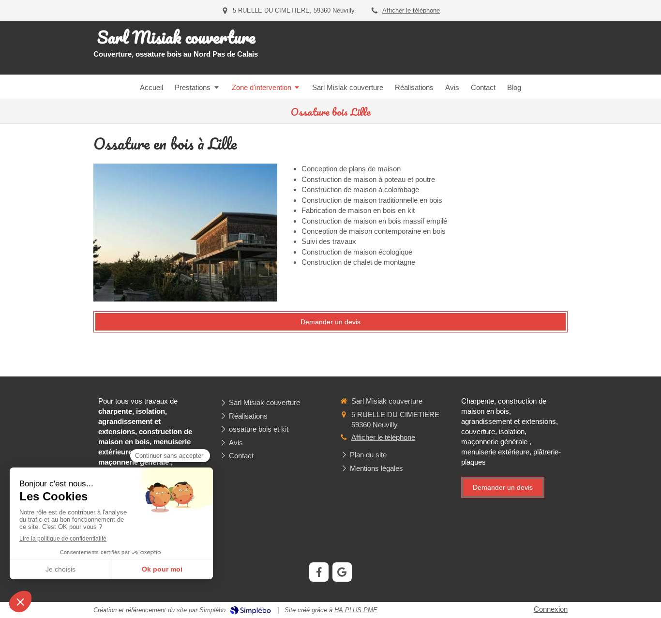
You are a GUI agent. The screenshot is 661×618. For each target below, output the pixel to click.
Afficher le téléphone (411, 10)
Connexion (551, 609)
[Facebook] (319, 572)
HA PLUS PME (355, 610)
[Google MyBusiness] (342, 572)
